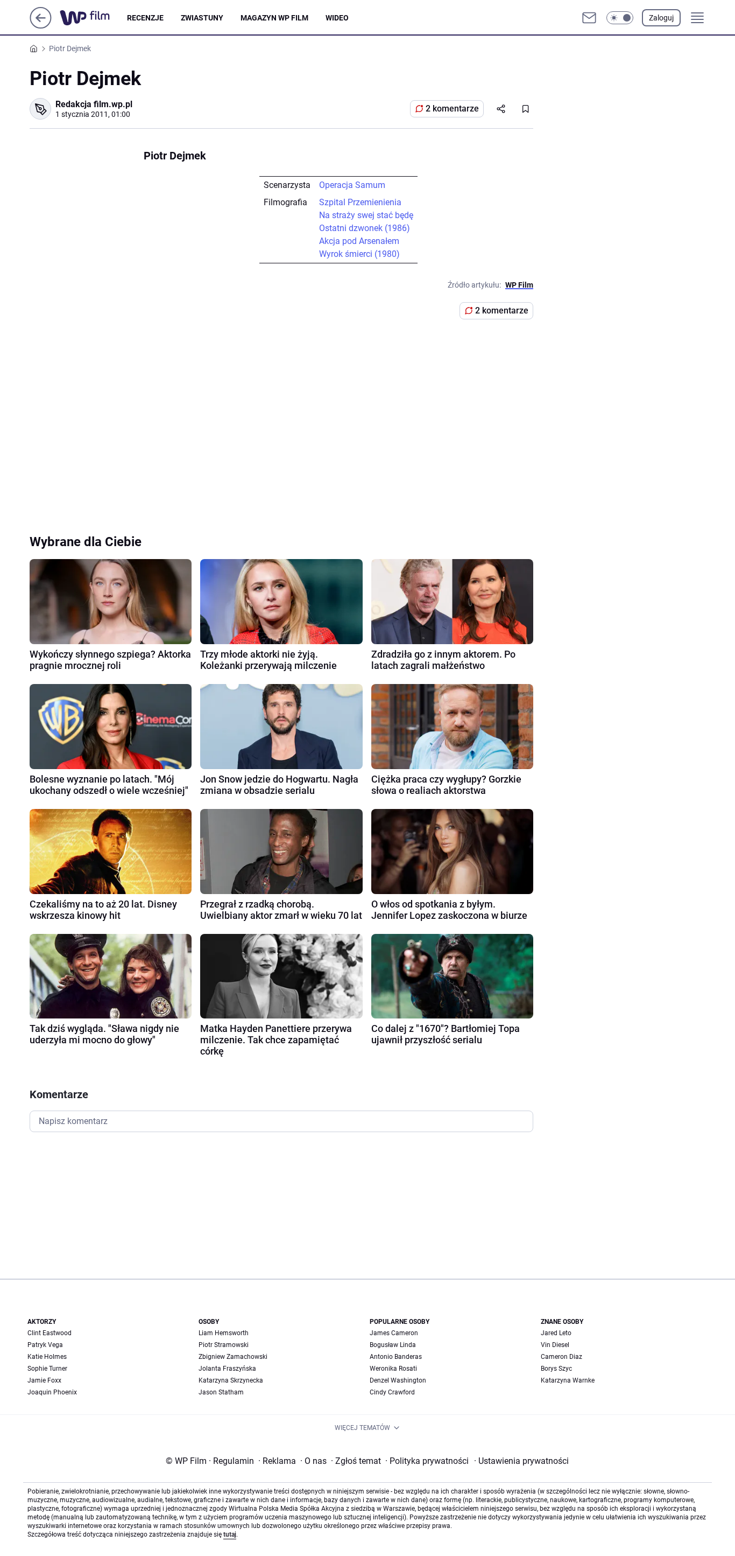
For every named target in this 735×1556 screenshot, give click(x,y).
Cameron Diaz (561, 1356)
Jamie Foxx (44, 1380)
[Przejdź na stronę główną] (41, 25)
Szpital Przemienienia (360, 202)
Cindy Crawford (392, 1392)
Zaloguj (661, 17)
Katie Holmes (47, 1356)
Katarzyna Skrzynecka (231, 1380)
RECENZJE (145, 17)
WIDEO (337, 17)
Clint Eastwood (49, 1333)
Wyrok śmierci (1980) (359, 254)
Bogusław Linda (393, 1345)
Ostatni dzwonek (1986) (364, 228)
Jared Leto (556, 1333)
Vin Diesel (555, 1345)
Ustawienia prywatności (521, 1461)
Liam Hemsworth (224, 1333)
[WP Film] (93, 17)
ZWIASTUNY (202, 17)
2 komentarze (452, 108)
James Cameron (394, 1333)
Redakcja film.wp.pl (93, 104)
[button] (619, 17)
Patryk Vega (45, 1345)
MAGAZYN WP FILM (274, 17)
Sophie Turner (47, 1368)
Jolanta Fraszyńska (227, 1368)
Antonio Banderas (396, 1356)
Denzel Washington (398, 1380)
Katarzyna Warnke (568, 1380)
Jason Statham (221, 1392)
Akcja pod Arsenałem (359, 241)
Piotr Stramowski (224, 1345)
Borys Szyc (556, 1368)
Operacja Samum (352, 185)
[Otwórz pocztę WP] (589, 17)
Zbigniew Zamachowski (233, 1356)
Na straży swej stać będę (366, 215)
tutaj (229, 1534)
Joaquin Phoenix (52, 1392)
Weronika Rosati (393, 1368)
